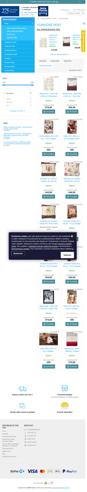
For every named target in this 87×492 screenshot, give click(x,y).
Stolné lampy (9, 62)
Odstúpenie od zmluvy (9, 456)
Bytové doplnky (10, 19)
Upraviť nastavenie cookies (60, 488)
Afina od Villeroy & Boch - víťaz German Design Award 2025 (18, 128)
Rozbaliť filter (17, 111)
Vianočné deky (12, 37)
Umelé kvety (9, 70)
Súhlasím (67, 255)
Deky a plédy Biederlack (15, 31)
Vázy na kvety (10, 46)
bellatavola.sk (31, 445)
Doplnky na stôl (10, 42)
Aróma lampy (10, 66)
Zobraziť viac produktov (59, 54)
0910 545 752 (31, 432)
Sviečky (7, 58)
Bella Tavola (31, 439)
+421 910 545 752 (29, 14)
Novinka (18, 102)
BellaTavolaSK (32, 442)
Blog (3, 454)
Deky (6, 23)
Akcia (18, 99)
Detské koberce (11, 50)
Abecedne (42, 61)
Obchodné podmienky (9, 436)
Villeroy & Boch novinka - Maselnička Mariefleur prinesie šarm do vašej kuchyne (17, 135)
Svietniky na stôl (11, 54)
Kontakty (5, 434)
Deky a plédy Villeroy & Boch (16, 28)
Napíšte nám (6, 451)
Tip (18, 105)
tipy (57, 2)
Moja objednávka (7, 448)
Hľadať (83, 13)
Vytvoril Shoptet (38, 483)
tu (72, 249)
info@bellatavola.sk (33, 429)
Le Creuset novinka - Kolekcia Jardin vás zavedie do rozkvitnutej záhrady (17, 143)
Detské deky (11, 34)
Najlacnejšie (55, 61)
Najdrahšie (67, 61)
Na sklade (18, 93)
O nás (4, 431)
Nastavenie (18, 253)
